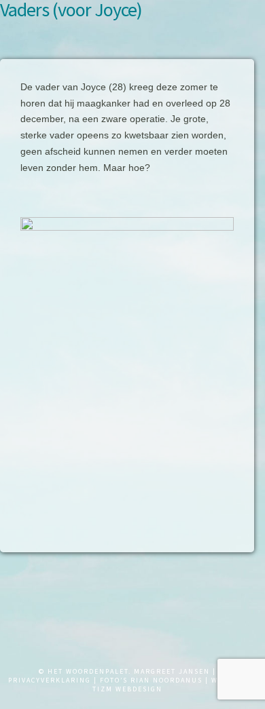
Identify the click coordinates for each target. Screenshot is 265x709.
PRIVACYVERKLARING (49, 680)
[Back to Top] (19, 683)
